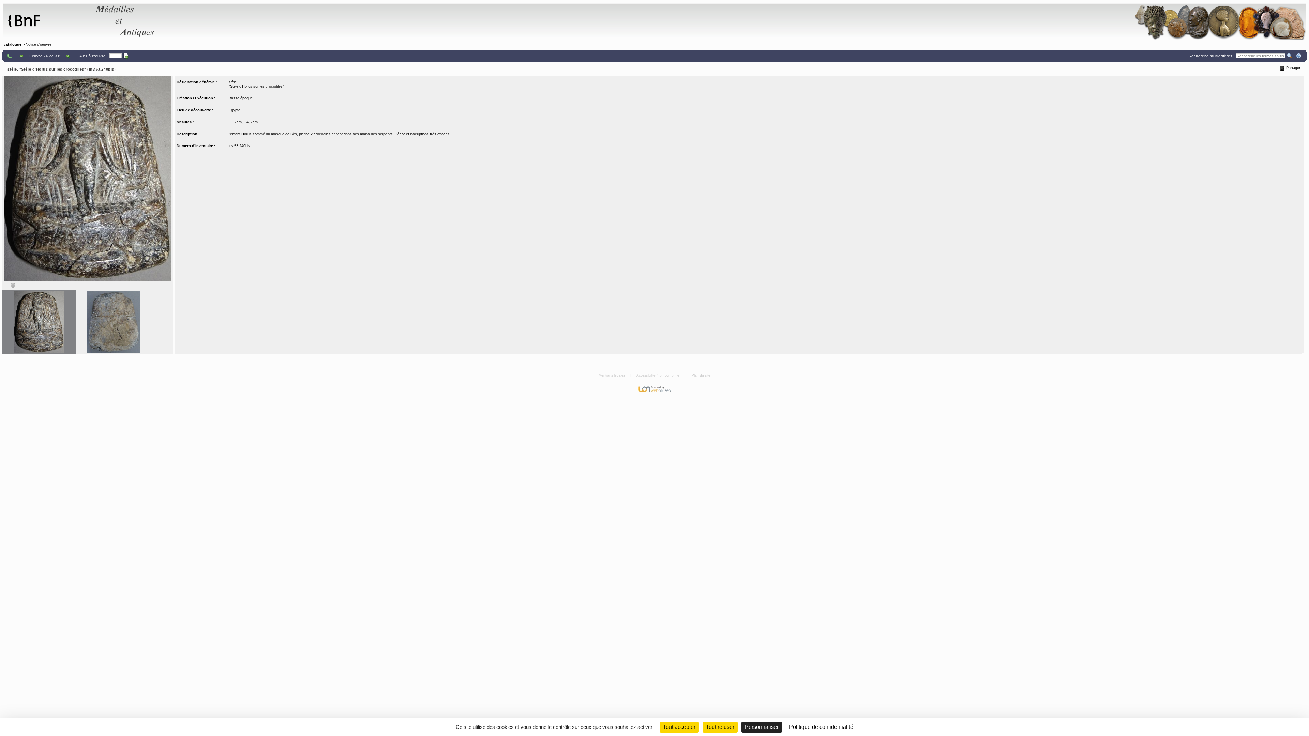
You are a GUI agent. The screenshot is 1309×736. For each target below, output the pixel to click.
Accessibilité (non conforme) (658, 375)
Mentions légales (612, 375)
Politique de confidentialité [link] (821, 727)
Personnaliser (762, 727)
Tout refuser (720, 727)
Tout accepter (679, 727)
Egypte (234, 110)
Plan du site (701, 375)
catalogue (12, 44)
